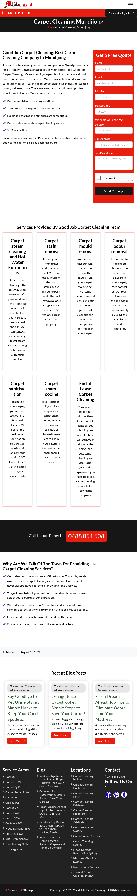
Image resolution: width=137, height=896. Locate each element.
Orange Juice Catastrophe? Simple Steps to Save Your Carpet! (52, 796)
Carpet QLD (12, 787)
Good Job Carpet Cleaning (89, 890)
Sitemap (28, 890)
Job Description (105, 153)
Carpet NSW (13, 781)
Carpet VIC (12, 807)
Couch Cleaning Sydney (83, 842)
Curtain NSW (13, 823)
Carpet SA (11, 797)
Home (50, 27)
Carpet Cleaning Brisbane (83, 803)
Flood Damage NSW (17, 828)
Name (98, 62)
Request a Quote (119, 13)
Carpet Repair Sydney (86, 836)
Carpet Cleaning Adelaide (83, 820)
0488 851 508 (19, 13)
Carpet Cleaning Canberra (83, 786)
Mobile (99, 91)
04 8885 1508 (116, 776)
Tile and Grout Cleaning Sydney (83, 873)
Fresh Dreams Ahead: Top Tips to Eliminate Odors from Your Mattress (112, 708)
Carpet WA (12, 813)
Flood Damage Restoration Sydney (85, 851)
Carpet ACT (12, 776)
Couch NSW (12, 818)
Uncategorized (14, 849)
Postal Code (102, 105)
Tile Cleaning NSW (16, 844)
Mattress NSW (14, 833)
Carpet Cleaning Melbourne (83, 811)
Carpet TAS (12, 802)
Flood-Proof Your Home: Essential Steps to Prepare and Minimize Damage (52, 842)
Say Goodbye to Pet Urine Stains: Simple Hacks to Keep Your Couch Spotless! (23, 708)
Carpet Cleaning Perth (83, 794)
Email (98, 77)
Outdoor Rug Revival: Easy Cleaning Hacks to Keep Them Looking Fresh (52, 827)
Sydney (12, 890)
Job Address (102, 138)
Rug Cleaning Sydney (86, 866)
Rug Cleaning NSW (17, 838)
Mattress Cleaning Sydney (84, 860)
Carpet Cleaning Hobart (83, 777)
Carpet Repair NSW (17, 792)
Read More (16, 740)
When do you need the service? (109, 122)
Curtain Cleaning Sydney (83, 829)
